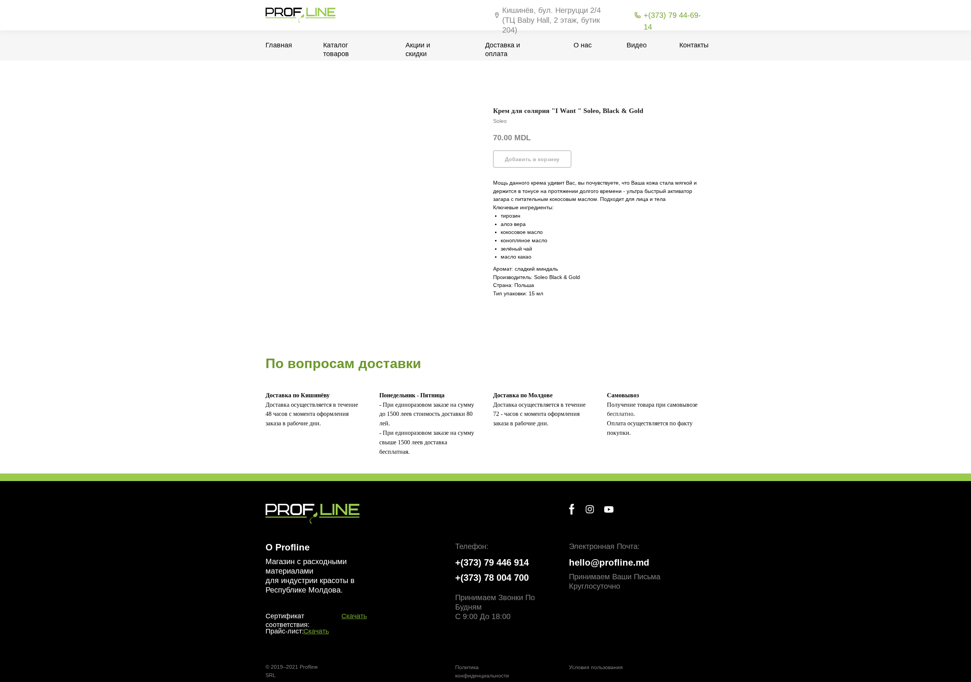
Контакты (694, 45)
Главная (279, 45)
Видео (637, 45)
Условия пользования (596, 667)
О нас (582, 45)
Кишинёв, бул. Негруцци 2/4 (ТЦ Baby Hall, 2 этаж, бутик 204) (551, 20)
